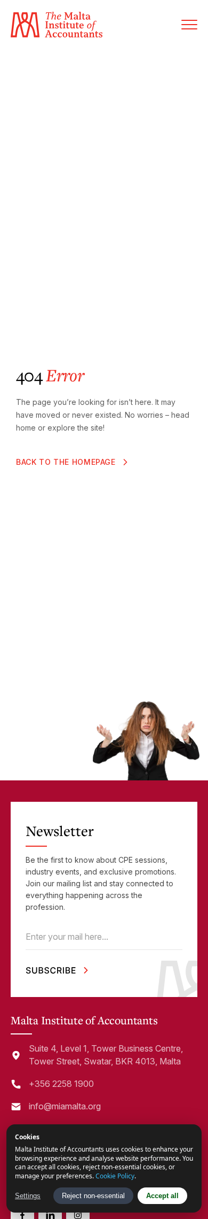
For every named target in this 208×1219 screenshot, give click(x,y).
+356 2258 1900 (61, 1083)
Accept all (162, 1196)
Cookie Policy (114, 1175)
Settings (28, 1196)
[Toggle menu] (189, 24)
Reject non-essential (93, 1196)
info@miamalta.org (65, 1106)
